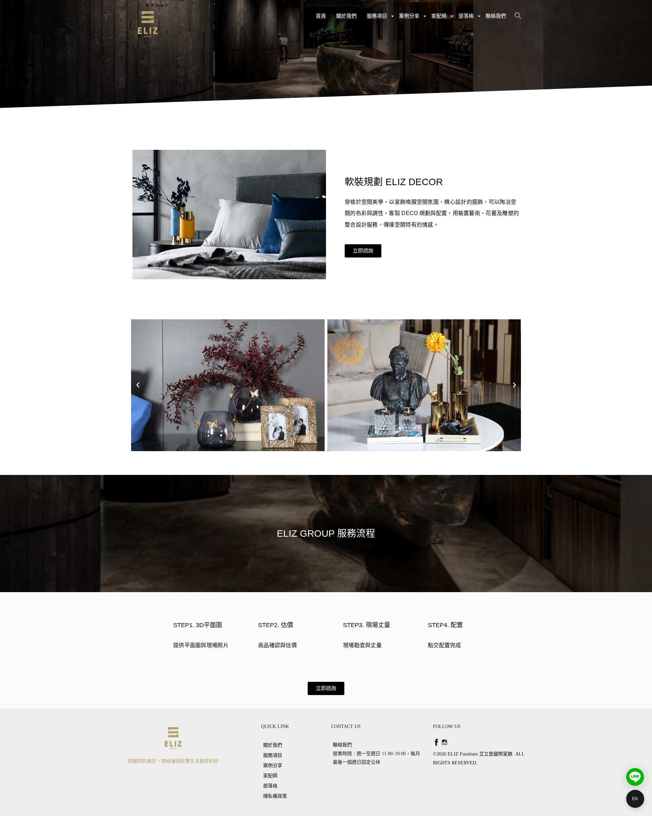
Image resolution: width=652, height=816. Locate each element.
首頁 (321, 16)
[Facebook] (436, 742)
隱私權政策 (275, 796)
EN (635, 798)
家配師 (439, 18)
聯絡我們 (496, 16)
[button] (363, 251)
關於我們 (346, 16)
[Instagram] (444, 742)
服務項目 (378, 18)
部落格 (466, 18)
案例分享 (410, 18)
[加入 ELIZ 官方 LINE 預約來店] (635, 777)
